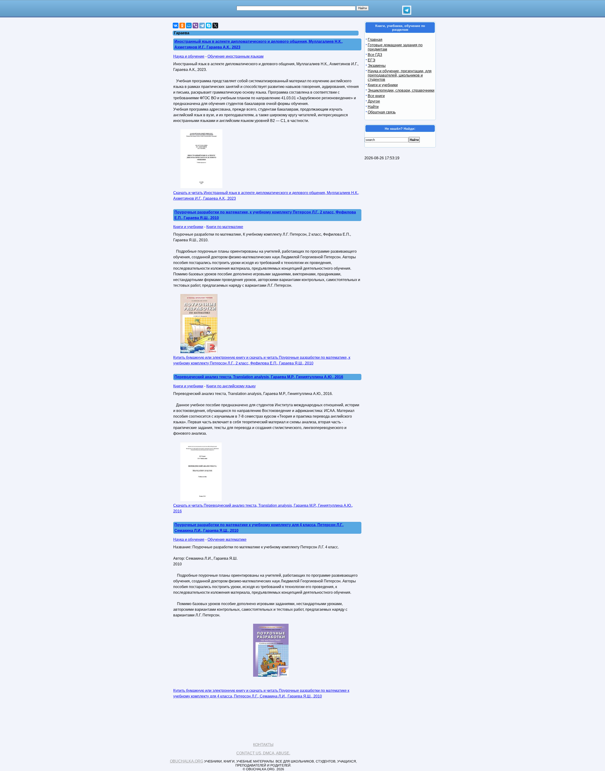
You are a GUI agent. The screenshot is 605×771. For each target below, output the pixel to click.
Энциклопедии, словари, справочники (401, 90)
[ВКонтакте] (175, 25)
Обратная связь (382, 112)
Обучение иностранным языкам (235, 56)
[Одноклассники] (182, 25)
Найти (373, 107)
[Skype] (209, 25)
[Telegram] (202, 25)
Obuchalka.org (186, 761)
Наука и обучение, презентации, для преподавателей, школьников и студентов (400, 75)
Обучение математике (226, 539)
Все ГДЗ (375, 55)
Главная (375, 40)
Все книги (376, 96)
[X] (215, 25)
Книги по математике (224, 227)
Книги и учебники (188, 227)
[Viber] (195, 25)
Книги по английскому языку (231, 386)
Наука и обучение (188, 56)
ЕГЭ (371, 60)
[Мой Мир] (189, 25)
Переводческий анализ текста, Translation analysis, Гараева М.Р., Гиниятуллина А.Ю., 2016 (258, 377)
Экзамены (377, 66)
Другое (374, 101)
